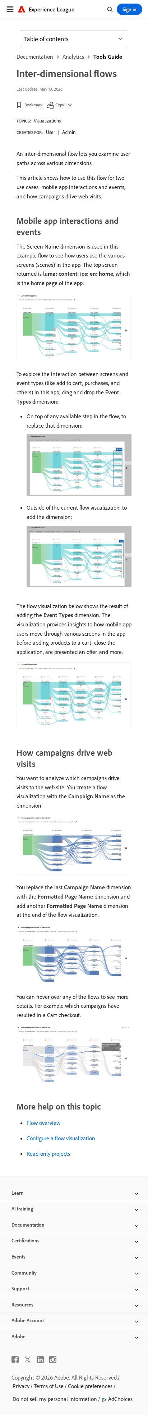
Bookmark (33, 104)
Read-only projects (48, 1153)
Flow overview (43, 1122)
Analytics (73, 56)
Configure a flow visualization (61, 1138)
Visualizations (47, 120)
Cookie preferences (90, 1386)
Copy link (63, 104)
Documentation (35, 56)
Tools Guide (107, 56)
